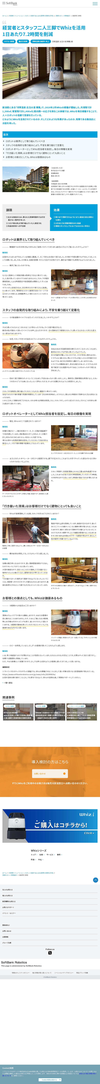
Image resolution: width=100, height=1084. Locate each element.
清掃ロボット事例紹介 (63, 16)
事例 (58, 854)
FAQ (40, 859)
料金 (33, 859)
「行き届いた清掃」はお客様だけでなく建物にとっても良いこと (35, 153)
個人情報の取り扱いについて (41, 973)
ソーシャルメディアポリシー (63, 973)
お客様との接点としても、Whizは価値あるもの (28, 157)
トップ (33, 854)
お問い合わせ (40, 773)
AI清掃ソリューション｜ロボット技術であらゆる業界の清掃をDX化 (31, 16)
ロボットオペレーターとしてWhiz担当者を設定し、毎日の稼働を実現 (39, 149)
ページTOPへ (95, 880)
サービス (50, 854)
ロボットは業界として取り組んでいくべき (25, 141)
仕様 (41, 854)
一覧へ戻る (8, 682)
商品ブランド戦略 (82, 973)
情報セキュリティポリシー (21, 973)
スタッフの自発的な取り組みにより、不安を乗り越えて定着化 (35, 145)
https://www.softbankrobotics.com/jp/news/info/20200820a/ (29, 674)
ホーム (4, 16)
